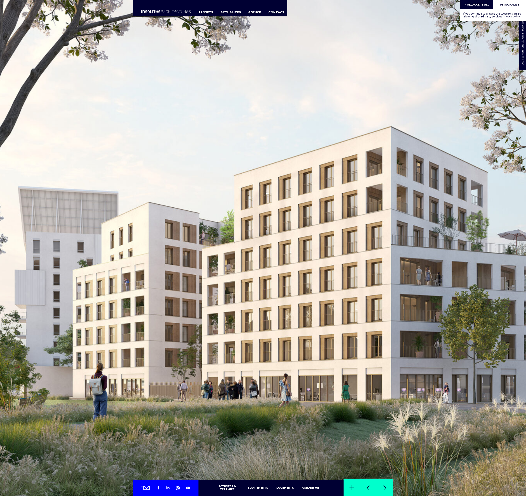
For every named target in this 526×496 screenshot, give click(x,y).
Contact (276, 12)
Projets (205, 12)
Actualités (230, 12)
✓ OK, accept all (476, 4)
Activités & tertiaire (227, 488)
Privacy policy (511, 16)
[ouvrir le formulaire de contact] (145, 488)
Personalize (509, 4)
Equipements (258, 487)
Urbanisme (310, 487)
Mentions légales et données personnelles (522, 29)
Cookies (522, 60)
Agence (254, 12)
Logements (285, 487)
